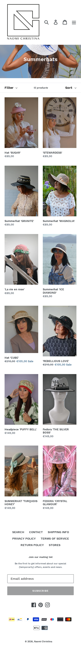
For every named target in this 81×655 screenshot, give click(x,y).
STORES (54, 545)
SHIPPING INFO (58, 532)
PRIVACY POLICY (24, 538)
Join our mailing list (41, 557)
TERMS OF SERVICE (55, 538)
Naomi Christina (43, 641)
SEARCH (18, 532)
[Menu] (74, 22)
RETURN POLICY (32, 545)
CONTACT (36, 532)
